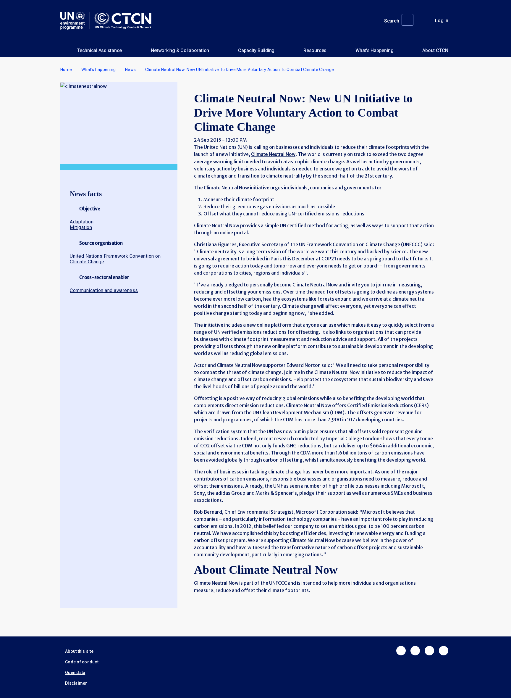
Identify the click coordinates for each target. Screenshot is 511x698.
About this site (79, 651)
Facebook (401, 651)
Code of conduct (81, 662)
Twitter (415, 651)
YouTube (444, 651)
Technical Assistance (99, 50)
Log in (441, 20)
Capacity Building (256, 50)
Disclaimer (76, 683)
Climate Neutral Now (273, 154)
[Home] (108, 21)
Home (66, 69)
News (130, 69)
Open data (75, 672)
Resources (314, 50)
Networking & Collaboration (180, 50)
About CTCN (435, 50)
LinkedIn (429, 651)
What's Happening (374, 50)
